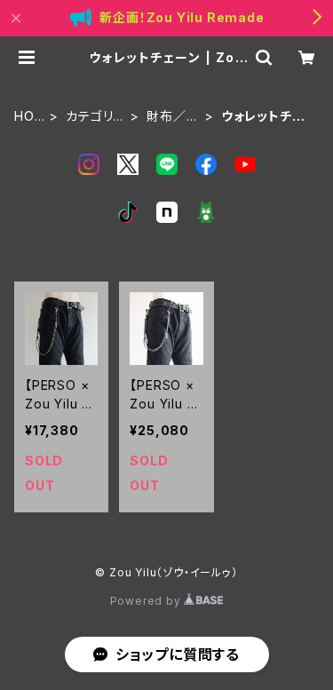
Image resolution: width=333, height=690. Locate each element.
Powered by (147, 600)
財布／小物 (173, 116)
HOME (29, 116)
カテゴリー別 (96, 116)
